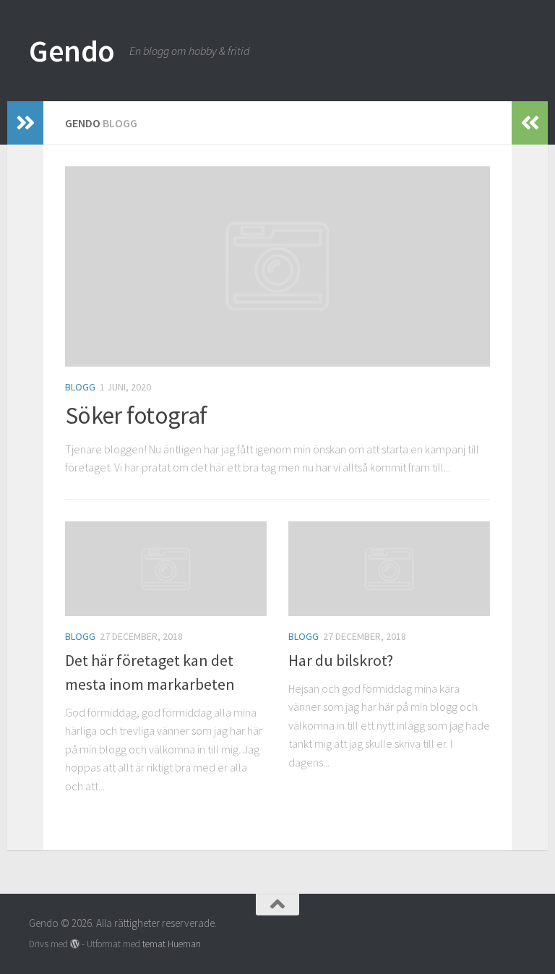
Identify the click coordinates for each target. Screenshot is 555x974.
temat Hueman (171, 944)
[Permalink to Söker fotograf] (277, 266)
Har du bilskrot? (340, 660)
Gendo (72, 50)
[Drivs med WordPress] (74, 944)
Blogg (80, 386)
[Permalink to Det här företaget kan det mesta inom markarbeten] (166, 568)
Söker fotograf (136, 415)
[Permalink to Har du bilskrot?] (389, 568)
